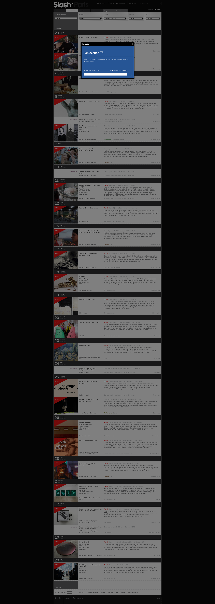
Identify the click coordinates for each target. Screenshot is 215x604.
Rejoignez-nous (78, 598)
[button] (132, 44)
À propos (67, 598)
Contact (158, 598)
